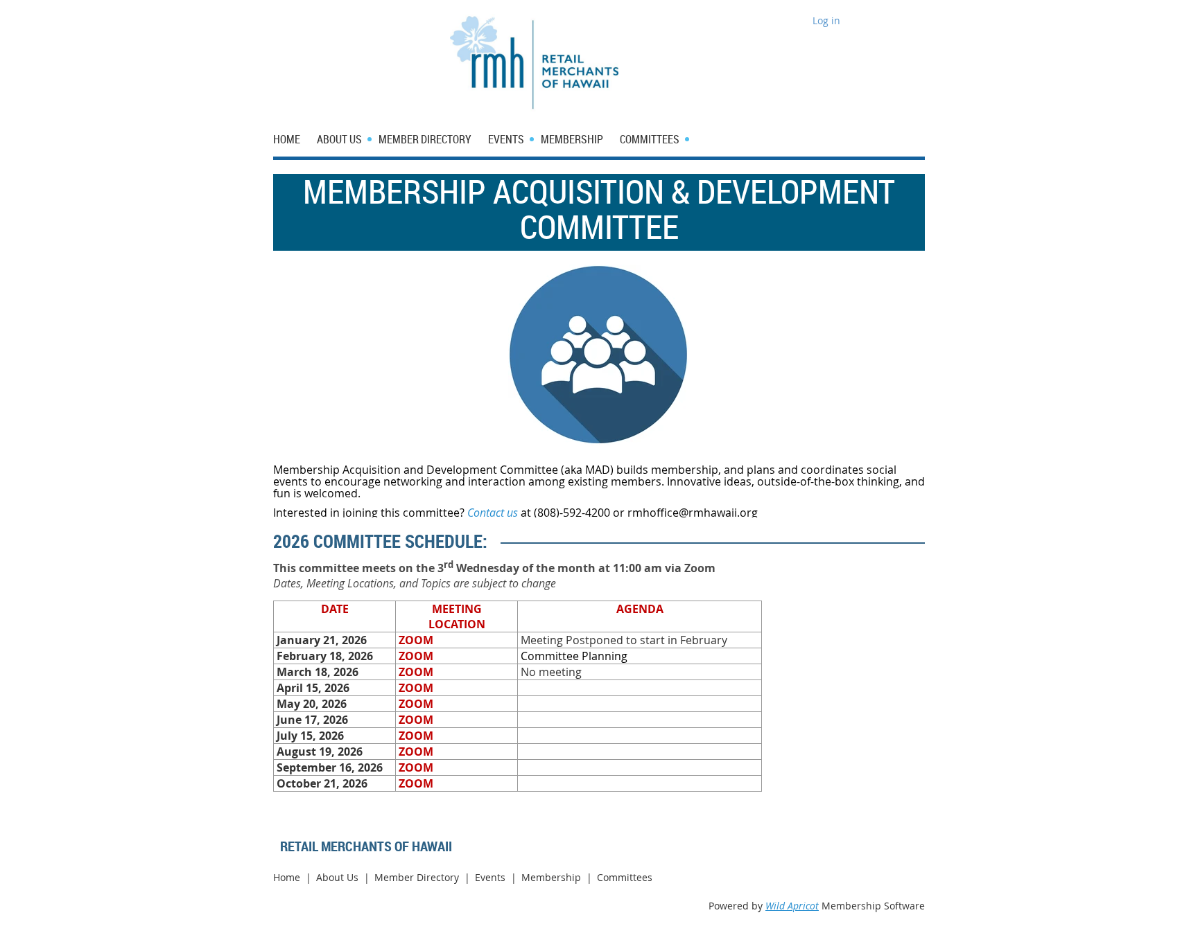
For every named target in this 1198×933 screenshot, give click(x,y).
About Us (337, 877)
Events (490, 877)
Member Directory (416, 877)
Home (286, 877)
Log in (826, 20)
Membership (551, 877)
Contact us (492, 512)
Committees (624, 877)
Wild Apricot (792, 905)
